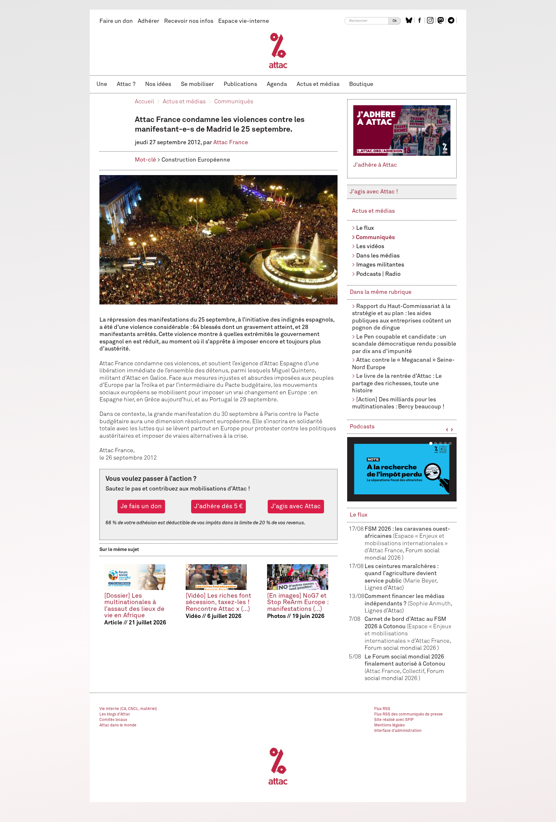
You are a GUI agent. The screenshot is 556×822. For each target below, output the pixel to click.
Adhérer (148, 21)
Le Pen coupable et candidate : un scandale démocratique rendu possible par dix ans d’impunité (404, 344)
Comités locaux (113, 720)
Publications (240, 84)
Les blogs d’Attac (114, 714)
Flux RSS (382, 709)
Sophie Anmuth (430, 604)
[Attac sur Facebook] (420, 20)
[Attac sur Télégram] (452, 20)
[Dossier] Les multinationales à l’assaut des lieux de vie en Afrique (134, 605)
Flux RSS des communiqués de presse (408, 714)
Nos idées (158, 84)
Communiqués (233, 102)
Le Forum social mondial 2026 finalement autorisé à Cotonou (405, 664)
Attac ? (126, 84)
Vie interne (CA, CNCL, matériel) (128, 709)
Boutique (361, 84)
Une (102, 84)
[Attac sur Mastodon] (441, 20)
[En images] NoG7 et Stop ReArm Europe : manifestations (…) (298, 602)
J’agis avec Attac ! (374, 192)
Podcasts (362, 427)
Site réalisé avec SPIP (394, 720)
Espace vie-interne (243, 21)
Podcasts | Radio (378, 274)
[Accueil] (278, 50)
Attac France (230, 142)
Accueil (144, 102)
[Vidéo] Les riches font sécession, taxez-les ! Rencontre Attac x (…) (218, 602)
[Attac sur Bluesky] (409, 20)
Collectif (413, 671)
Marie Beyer (420, 581)
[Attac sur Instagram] (431, 20)
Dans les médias (378, 256)
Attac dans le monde (117, 725)
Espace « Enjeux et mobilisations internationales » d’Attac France (406, 543)
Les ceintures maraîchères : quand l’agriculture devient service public (401, 574)
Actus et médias (318, 84)
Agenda (277, 84)
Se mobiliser (197, 84)
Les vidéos (370, 246)
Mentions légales (389, 725)
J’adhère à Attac (375, 165)
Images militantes (380, 265)
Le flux (365, 228)
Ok (395, 21)
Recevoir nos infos (188, 21)
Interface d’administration (398, 731)
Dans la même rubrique (381, 292)
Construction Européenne (196, 160)
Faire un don (116, 21)
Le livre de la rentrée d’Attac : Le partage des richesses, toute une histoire (397, 383)
